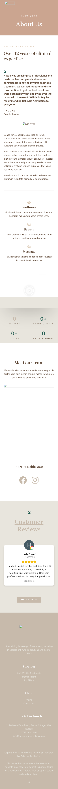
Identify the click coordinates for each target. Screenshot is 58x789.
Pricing (29, 699)
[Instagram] (29, 782)
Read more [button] (29, 581)
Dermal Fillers (29, 676)
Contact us (29, 703)
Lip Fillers (29, 680)
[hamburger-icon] (48, 6)
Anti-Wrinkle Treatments (29, 673)
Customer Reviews (29, 525)
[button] (29, 291)
